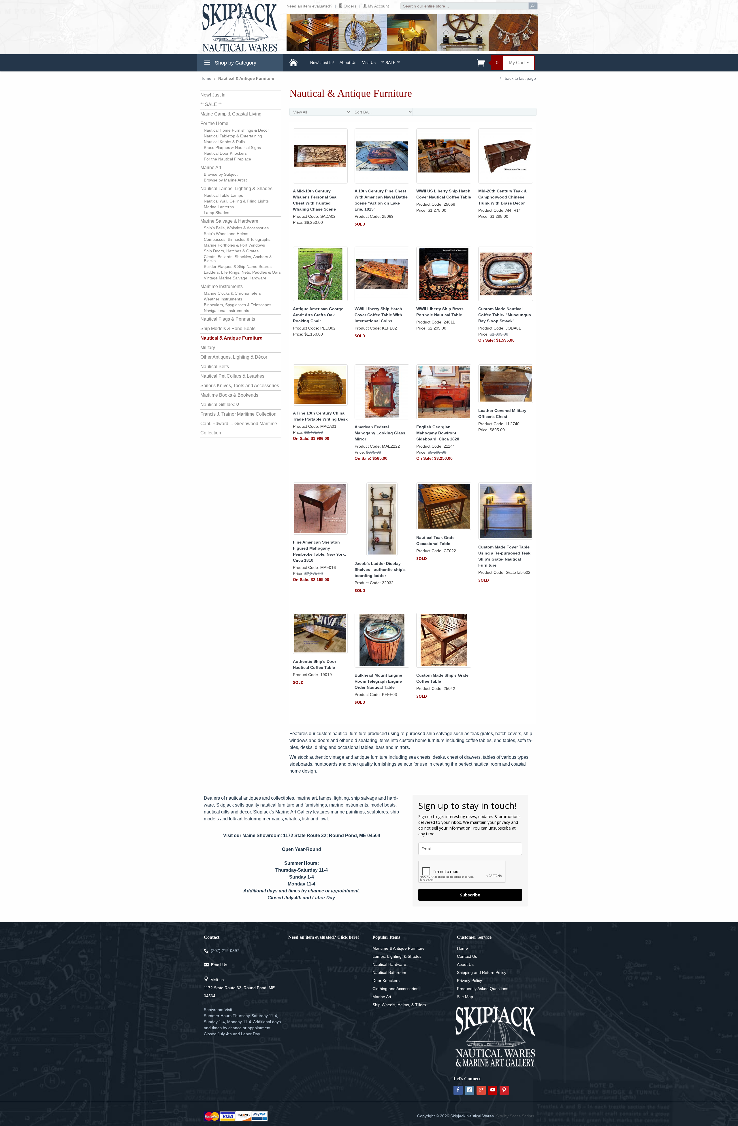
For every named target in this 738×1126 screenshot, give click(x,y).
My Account (378, 6)
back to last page (520, 78)
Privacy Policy (469, 980)
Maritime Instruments (221, 286)
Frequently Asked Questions (482, 988)
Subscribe (470, 895)
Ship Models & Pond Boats (227, 328)
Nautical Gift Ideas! (219, 404)
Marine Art (210, 167)
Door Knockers (386, 980)
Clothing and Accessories (395, 988)
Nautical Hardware (389, 964)
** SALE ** (390, 62)
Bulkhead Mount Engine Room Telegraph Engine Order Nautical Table (378, 681)
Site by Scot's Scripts (515, 1116)
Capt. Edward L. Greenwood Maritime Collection (238, 428)
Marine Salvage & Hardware (229, 221)
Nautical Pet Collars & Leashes (232, 376)
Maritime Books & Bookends (229, 395)
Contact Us (467, 956)
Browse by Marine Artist (225, 180)
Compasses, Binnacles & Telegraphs (237, 239)
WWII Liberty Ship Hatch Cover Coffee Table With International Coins (378, 314)
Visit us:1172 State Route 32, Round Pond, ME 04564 (239, 987)
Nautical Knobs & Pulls (224, 142)
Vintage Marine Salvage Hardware (235, 278)
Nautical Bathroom (389, 972)
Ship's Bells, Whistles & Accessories (236, 228)
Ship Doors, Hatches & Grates (231, 251)
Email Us (219, 964)
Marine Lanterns (219, 207)
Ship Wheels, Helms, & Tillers (399, 1004)
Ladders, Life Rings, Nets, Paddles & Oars (242, 272)
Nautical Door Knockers (225, 153)
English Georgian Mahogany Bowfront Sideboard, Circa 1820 (437, 433)
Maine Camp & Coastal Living (230, 113)
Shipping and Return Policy (481, 972)
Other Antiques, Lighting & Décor (233, 357)
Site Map (465, 996)
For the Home (214, 123)
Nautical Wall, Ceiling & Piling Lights (236, 201)
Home (205, 78)
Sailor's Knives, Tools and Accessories (239, 385)
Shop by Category (234, 63)
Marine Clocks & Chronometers (232, 293)
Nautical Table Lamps (223, 195)
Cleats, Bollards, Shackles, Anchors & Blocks (238, 259)
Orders (349, 6)
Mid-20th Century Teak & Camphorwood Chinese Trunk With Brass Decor (502, 197)
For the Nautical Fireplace (227, 159)
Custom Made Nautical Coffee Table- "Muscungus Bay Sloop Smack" (504, 314)
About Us (348, 62)
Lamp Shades (216, 213)
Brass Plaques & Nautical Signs (232, 147)
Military (207, 347)
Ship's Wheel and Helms (226, 234)
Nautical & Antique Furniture (231, 338)
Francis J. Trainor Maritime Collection (238, 414)
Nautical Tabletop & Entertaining (233, 136)
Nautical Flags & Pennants (227, 319)
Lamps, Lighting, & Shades (396, 956)
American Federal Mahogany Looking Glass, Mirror (380, 433)
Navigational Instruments (226, 311)
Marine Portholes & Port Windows (234, 245)
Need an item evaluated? (309, 6)
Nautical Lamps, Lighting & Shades (236, 188)
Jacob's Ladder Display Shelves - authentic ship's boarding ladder (380, 569)
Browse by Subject (221, 174)
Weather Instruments (223, 299)
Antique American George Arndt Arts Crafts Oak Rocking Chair (318, 314)
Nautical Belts (214, 366)
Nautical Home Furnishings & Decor (236, 130)
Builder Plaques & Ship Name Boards (238, 266)
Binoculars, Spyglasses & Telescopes (237, 305)
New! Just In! (322, 62)
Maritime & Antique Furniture (398, 948)
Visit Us (369, 62)
